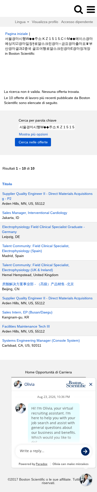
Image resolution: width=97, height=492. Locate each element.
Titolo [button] (7, 184)
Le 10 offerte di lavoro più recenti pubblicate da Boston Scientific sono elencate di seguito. (47, 100)
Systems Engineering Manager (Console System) (41, 340)
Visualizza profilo (45, 22)
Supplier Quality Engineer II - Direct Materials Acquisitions (47, 298)
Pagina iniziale (16, 34)
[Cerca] (78, 9)
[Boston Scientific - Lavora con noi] (17, 9)
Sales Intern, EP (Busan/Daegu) (27, 312)
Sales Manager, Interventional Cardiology (34, 213)
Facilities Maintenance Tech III (26, 326)
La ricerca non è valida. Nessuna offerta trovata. (42, 92)
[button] (91, 9)
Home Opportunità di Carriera (48, 372)
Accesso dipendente (77, 22)
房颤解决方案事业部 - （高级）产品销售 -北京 (38, 284)
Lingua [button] (21, 22)
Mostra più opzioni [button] (33, 134)
